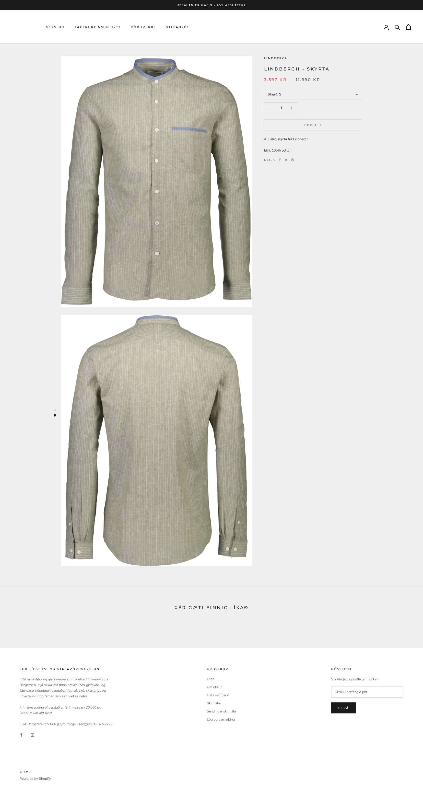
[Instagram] (32, 734)
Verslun (55, 27)
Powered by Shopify (35, 778)
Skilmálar (214, 703)
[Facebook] (279, 159)
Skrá (343, 708)
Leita (210, 679)
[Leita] (397, 27)
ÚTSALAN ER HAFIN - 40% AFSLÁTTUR (211, 5)
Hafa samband (218, 695)
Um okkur (214, 687)
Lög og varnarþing (221, 719)
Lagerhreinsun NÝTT (98, 27)
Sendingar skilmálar (222, 711)
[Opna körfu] (408, 27)
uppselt (313, 125)
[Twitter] (286, 159)
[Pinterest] (292, 159)
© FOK (25, 772)
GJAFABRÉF (177, 27)
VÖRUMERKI (143, 27)
